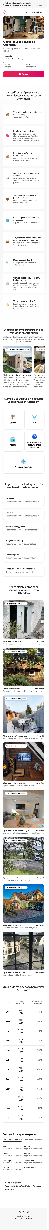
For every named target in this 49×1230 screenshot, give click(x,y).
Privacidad (19, 1218)
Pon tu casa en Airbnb (33, 12)
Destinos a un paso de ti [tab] (12, 1139)
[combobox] (23, 58)
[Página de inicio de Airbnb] (4, 12)
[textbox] (13, 66)
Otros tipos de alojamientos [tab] (36, 1139)
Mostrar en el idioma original (31, 5)
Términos (28, 1218)
